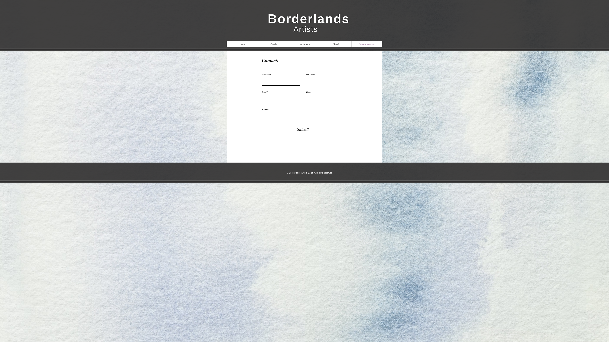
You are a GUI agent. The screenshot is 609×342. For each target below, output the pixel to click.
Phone (308, 92)
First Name (266, 74)
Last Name (310, 74)
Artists (305, 29)
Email (264, 92)
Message (265, 109)
